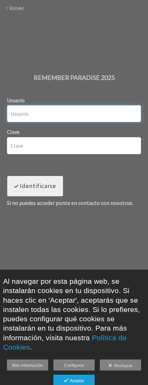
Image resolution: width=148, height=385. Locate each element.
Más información (27, 365)
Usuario (16, 100)
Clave (13, 131)
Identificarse (37, 186)
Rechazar (122, 365)
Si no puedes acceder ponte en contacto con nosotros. (70, 203)
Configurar (74, 365)
